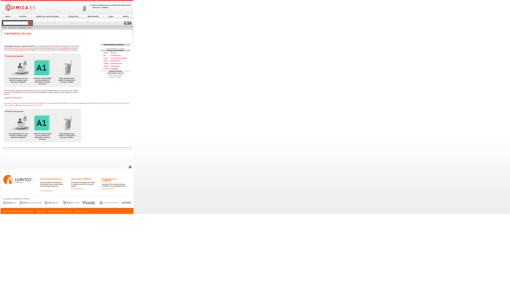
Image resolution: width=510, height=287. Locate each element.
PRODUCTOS (73, 16)
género (45, 91)
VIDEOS (126, 16)
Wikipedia (65, 103)
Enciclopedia (12, 28)
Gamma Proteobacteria (118, 58)
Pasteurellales (115, 61)
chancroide (75, 46)
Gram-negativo (55, 46)
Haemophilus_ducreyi (32, 103)
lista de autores (37, 105)
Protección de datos (81, 211)
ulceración (46, 50)
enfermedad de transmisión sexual (19, 48)
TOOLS (111, 16)
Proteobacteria (115, 55)
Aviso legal (40, 211)
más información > (47, 191)
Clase (105, 58)
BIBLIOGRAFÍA (93, 16)
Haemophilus (115, 66)
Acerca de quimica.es (51, 179)
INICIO (7, 16)
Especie (106, 69)
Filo (104, 55)
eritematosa (18, 50)
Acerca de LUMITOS (81, 179)
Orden (105, 61)
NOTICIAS (23, 16)
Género (106, 66)
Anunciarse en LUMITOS (109, 180)
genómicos (8, 92)
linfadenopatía (65, 50)
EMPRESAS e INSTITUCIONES (47, 16)
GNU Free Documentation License (118, 103)
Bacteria (113, 53)
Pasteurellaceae (116, 63)
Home (4, 28)
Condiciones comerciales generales (59, 211)
